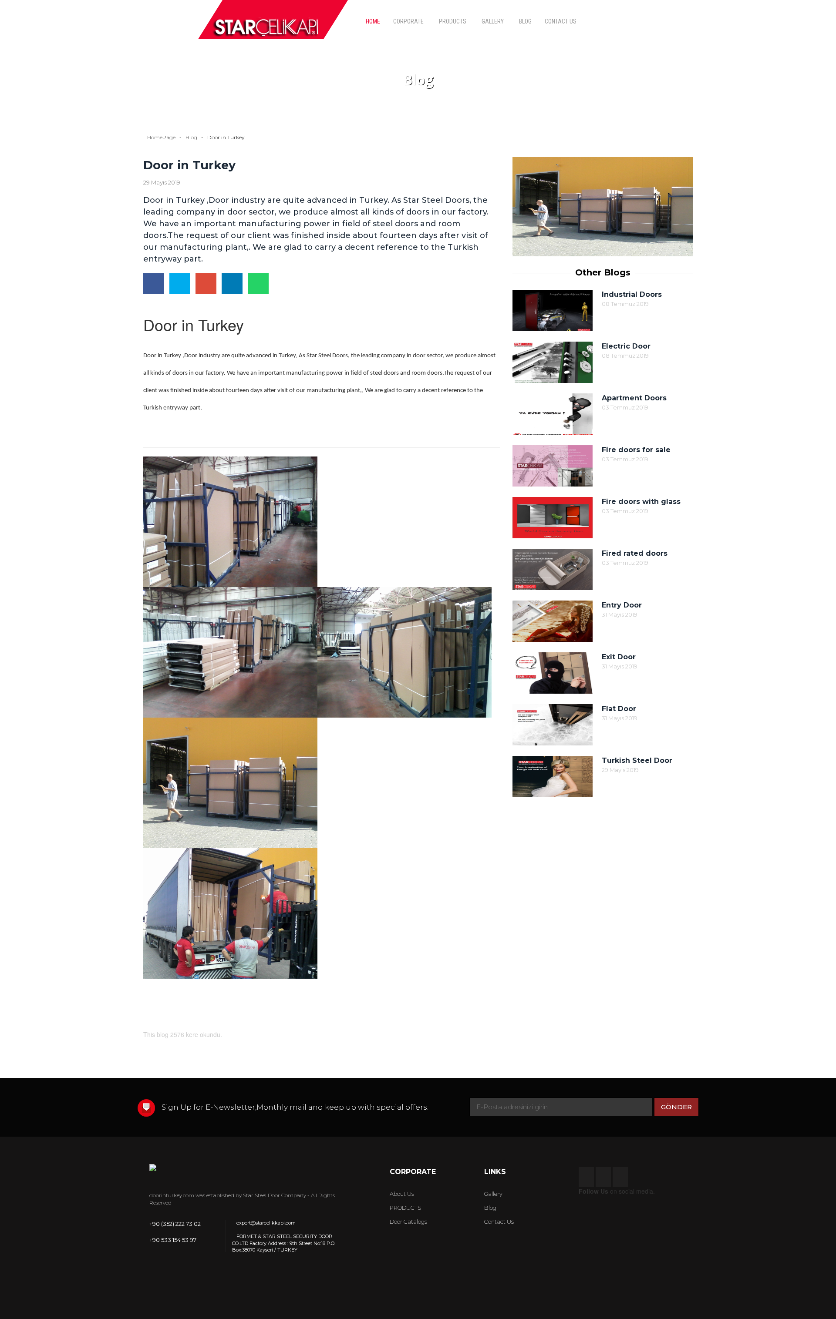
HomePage (161, 137)
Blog (191, 137)
